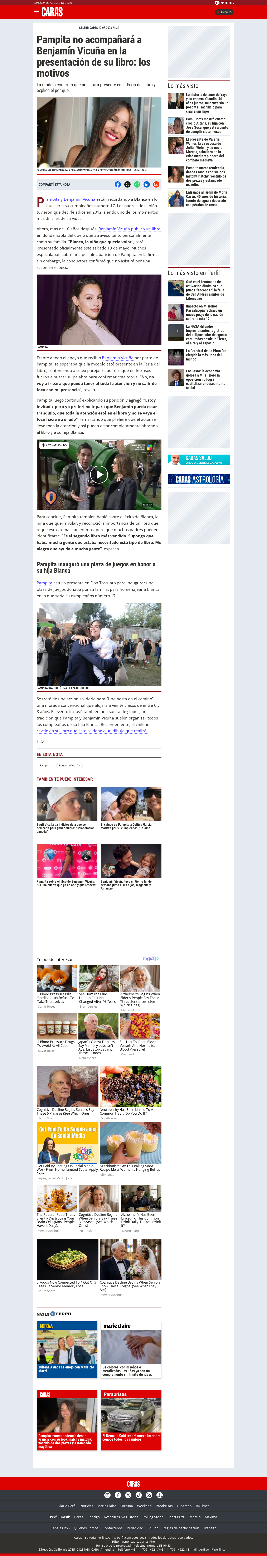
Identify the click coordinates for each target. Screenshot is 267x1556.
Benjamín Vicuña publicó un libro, (129, 229)
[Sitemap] (159, 1495)
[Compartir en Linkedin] (147, 184)
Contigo (93, 1517)
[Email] (156, 184)
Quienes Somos (86, 1528)
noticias (67, 1326)
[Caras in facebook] (118, 1495)
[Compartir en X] (127, 184)
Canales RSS (60, 1528)
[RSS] (149, 1495)
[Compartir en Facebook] (118, 184)
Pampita (53, 199)
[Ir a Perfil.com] (224, 3)
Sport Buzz (176, 1517)
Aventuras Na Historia (121, 1517)
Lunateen (184, 1506)
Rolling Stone (153, 1517)
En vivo (226, 12)
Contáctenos (113, 1528)
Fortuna (126, 1506)
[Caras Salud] (199, 463)
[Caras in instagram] (107, 1495)
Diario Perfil (67, 1506)
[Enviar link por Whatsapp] (137, 184)
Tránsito (210, 1528)
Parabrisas (164, 1506)
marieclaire (131, 1326)
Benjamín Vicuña (79, 199)
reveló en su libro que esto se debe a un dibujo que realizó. (92, 730)
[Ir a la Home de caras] (52, 15)
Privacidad (135, 1528)
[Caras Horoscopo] (199, 483)
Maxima (211, 1517)
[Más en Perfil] (61, 1314)
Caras (78, 1517)
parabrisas (131, 1395)
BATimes (202, 1506)
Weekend (144, 1506)
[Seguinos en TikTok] (139, 1495)
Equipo (153, 1528)
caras (67, 1395)
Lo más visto (183, 85)
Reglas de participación (181, 1528)
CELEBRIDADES (88, 28)
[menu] (36, 12)
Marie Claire (106, 1506)
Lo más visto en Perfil (194, 272)
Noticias (87, 1506)
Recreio (195, 1517)
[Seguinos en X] (128, 1495)
